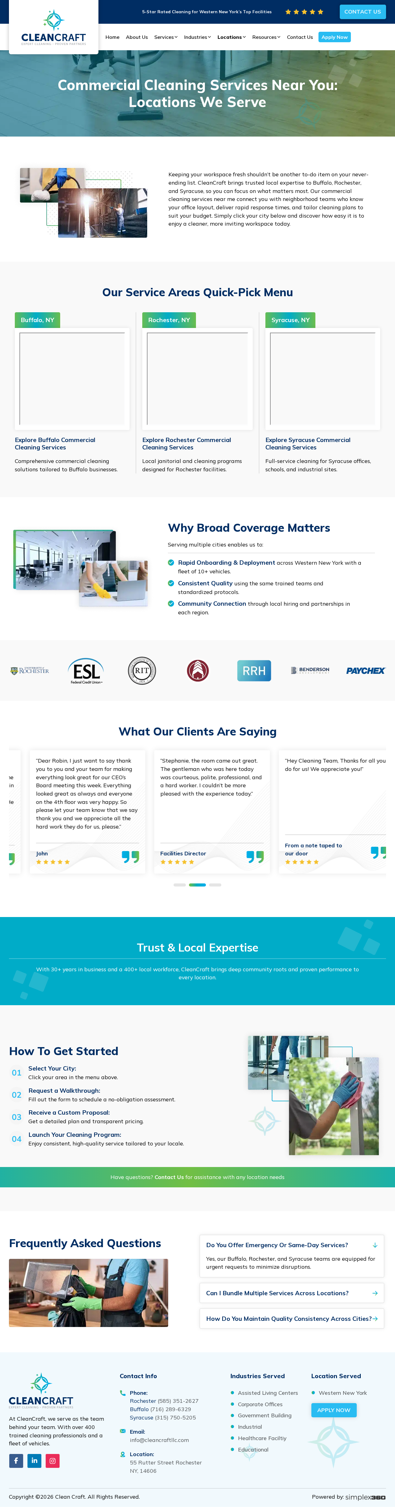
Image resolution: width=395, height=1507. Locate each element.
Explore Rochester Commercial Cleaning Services (186, 443)
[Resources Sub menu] (279, 37)
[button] (292, 1245)
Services (164, 37)
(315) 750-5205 (175, 1417)
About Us (137, 37)
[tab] (180, 885)
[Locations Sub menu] (245, 37)
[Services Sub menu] (177, 37)
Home (112, 37)
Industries (195, 37)
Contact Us (300, 37)
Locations (230, 37)
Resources (264, 37)
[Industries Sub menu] (210, 37)
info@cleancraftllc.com (159, 1439)
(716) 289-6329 (170, 1409)
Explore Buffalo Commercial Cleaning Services (55, 443)
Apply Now (335, 37)
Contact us (362, 11)
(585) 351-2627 (178, 1400)
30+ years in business (77, 969)
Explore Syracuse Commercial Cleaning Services (308, 443)
